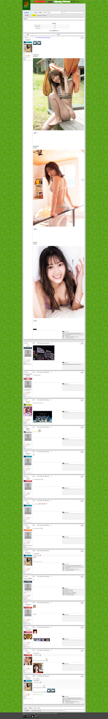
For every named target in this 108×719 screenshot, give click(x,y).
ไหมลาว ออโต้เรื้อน (28, 578)
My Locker (66, 331)
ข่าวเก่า (27, 713)
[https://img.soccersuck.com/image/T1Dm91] (42, 422)
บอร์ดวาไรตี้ (44, 15)
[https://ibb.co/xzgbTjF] (38, 672)
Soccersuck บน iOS (39, 561)
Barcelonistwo (28, 39)
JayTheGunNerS (28, 628)
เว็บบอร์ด (45, 713)
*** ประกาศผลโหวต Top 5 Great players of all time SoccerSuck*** (74, 334)
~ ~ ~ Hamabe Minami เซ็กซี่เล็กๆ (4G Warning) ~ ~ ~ (72, 336)
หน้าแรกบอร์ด (39, 15)
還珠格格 (28, 428)
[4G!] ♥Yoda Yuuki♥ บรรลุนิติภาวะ (69, 594)
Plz (28, 344)
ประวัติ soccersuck (50, 713)
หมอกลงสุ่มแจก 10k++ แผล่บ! (68, 591)
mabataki (28, 477)
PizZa (28, 502)
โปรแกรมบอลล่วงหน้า (39, 713)
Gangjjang (28, 526)
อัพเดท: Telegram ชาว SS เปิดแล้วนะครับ (70, 592)
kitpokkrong (27, 453)
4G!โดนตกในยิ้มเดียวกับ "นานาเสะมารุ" (70, 593)
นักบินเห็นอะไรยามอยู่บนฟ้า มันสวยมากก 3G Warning (72, 364)
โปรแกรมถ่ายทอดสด (32, 713)
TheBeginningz (28, 604)
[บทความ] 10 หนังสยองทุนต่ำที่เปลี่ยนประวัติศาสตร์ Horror (73, 333)
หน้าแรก (23, 713)
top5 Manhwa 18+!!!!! (67, 335)
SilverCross (28, 652)
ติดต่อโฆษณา (55, 713)
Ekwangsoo (28, 401)
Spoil (35, 229)
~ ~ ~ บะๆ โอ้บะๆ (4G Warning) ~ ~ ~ (69, 570)
